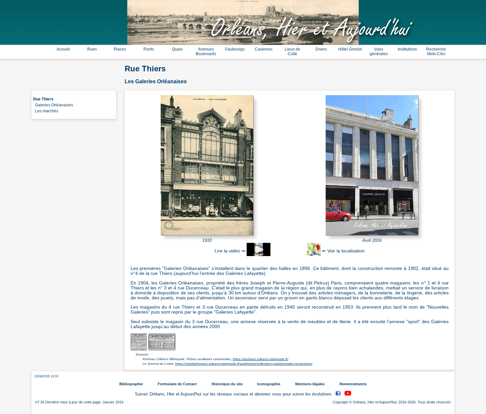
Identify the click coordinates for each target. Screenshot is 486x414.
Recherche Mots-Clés (436, 51)
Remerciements (353, 384)
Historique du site (227, 384)
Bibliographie (131, 384)
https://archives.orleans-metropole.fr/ (260, 359)
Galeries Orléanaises (53, 105)
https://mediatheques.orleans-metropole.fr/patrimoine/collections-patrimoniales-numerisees (243, 363)
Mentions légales (310, 384)
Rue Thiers (43, 99)
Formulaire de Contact (177, 384)
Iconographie (268, 384)
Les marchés (45, 111)
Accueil (63, 49)
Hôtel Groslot (350, 49)
